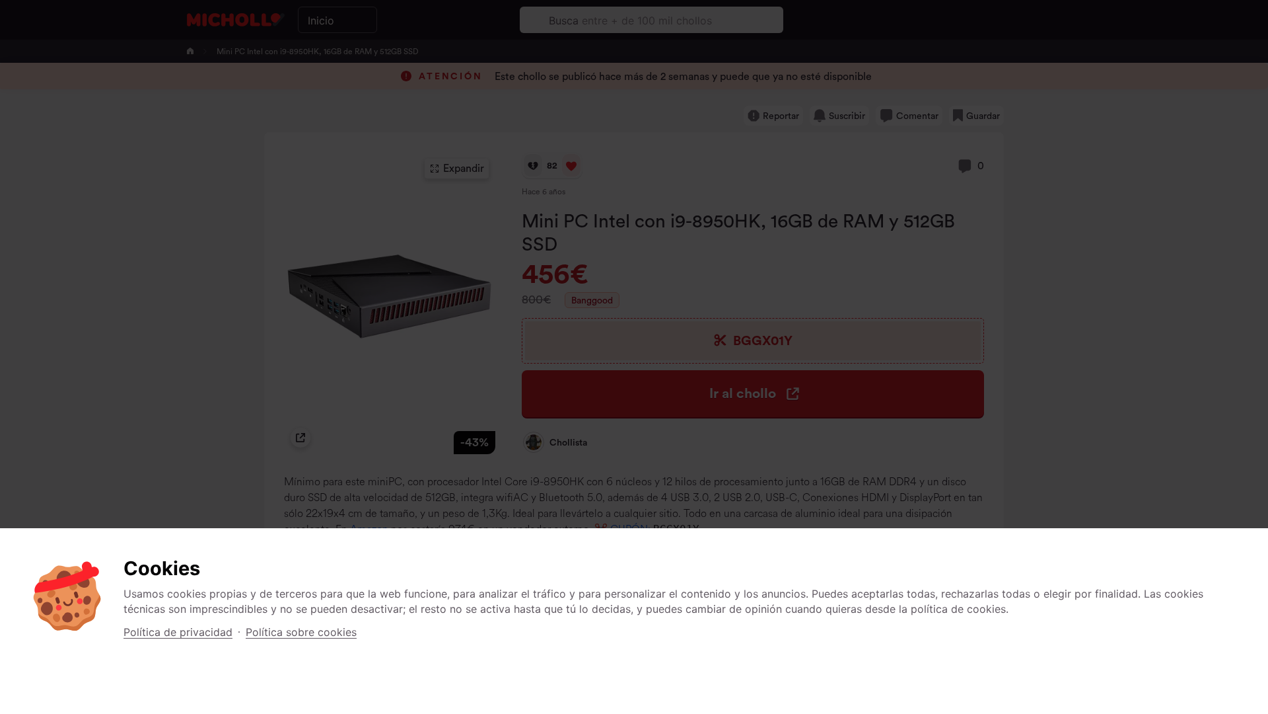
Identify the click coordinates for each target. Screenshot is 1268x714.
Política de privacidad (177, 632)
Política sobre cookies (301, 632)
